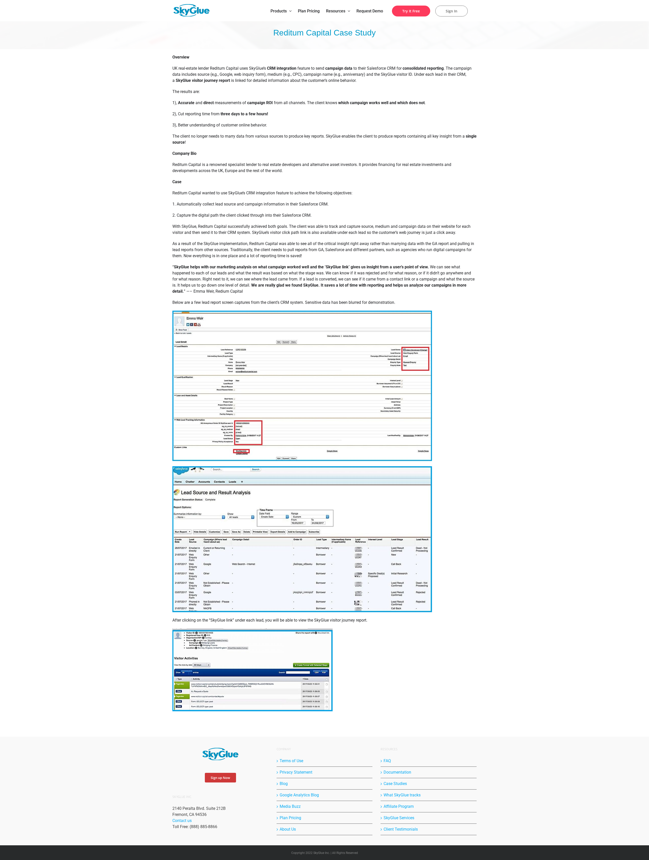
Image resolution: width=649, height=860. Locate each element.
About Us (288, 829)
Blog (284, 783)
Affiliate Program (399, 806)
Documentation (397, 772)
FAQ (387, 760)
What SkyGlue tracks (402, 795)
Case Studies (395, 783)
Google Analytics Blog (299, 795)
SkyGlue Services (399, 817)
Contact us (182, 820)
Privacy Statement (296, 772)
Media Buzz (290, 806)
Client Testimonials (401, 829)
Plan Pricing (290, 817)
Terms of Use (291, 760)
